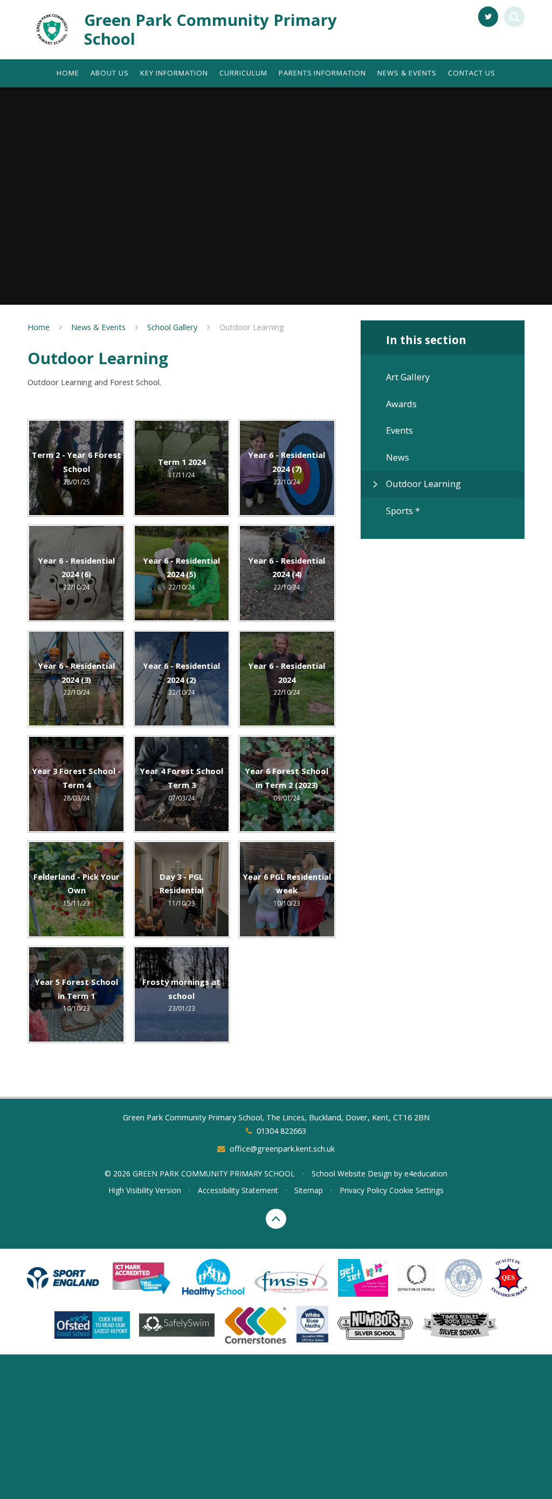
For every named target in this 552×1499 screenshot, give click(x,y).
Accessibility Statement (238, 1190)
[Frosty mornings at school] (182, 994)
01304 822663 (281, 1130)
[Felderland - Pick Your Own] (76, 889)
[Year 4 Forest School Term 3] (182, 784)
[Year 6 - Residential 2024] (287, 679)
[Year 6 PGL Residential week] (287, 889)
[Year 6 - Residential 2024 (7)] (287, 468)
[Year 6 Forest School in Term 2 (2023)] (287, 784)
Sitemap (308, 1190)
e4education (425, 1173)
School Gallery (172, 326)
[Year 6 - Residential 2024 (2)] (182, 679)
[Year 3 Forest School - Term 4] (76, 784)
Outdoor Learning (251, 326)
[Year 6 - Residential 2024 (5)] (182, 573)
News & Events (98, 326)
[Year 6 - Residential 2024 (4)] (287, 573)
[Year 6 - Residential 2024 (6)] (76, 573)
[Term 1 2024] (182, 468)
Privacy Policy (363, 1190)
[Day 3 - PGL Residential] (182, 889)
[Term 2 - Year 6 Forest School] (76, 468)
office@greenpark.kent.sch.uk (282, 1148)
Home (38, 326)
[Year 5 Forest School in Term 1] (76, 994)
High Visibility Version (144, 1190)
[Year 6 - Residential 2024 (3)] (76, 679)
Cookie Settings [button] (416, 1190)
